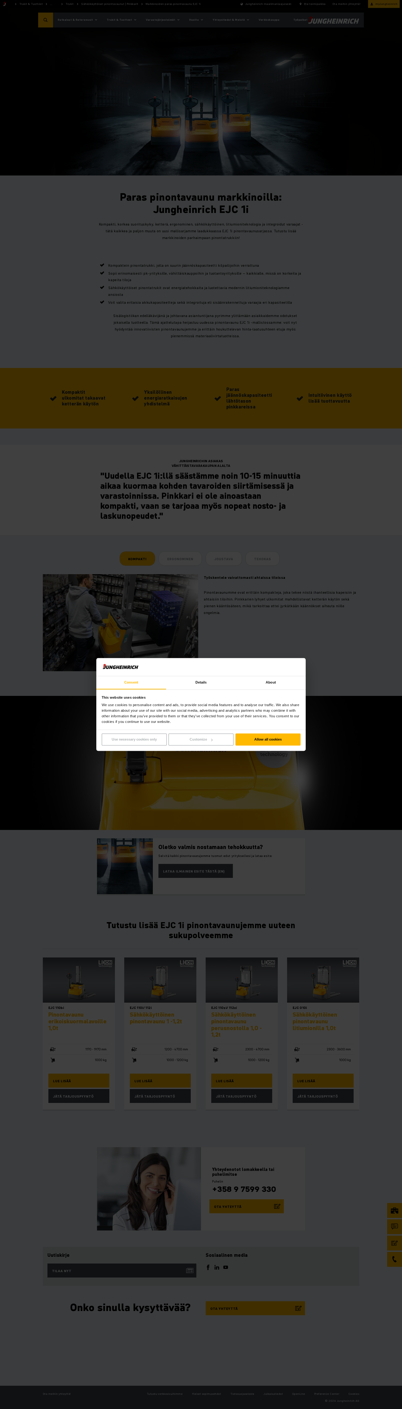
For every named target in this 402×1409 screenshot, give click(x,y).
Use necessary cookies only (134, 740)
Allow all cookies (268, 740)
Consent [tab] (131, 682)
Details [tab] (201, 682)
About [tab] (271, 682)
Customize (198, 740)
